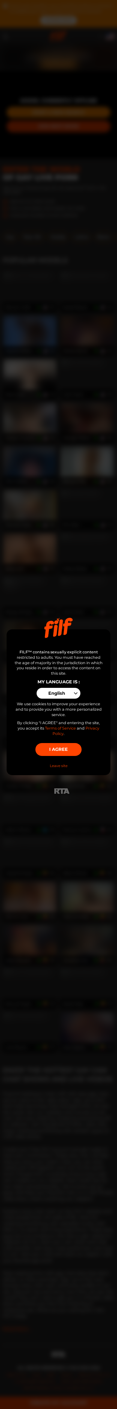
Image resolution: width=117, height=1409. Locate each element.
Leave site (59, 765)
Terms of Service (60, 728)
